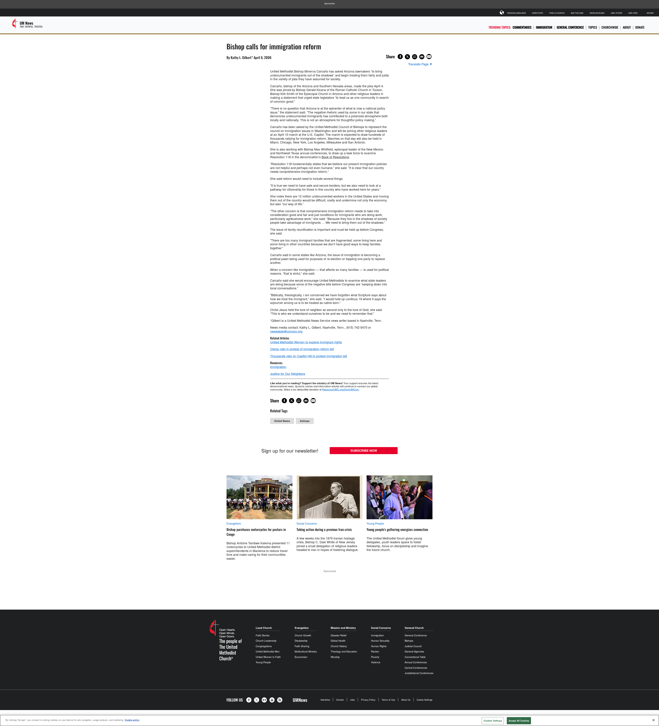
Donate (640, 27)
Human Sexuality (380, 640)
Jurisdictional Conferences (419, 673)
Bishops (409, 640)
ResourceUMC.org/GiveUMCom (340, 389)
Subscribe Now (363, 450)
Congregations (264, 646)
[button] (249, 700)
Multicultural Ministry (306, 651)
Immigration (544, 27)
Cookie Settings (424, 699)
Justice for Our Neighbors (287, 373)
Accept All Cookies (519, 720)
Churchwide (610, 27)
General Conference (570, 27)
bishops (305, 421)
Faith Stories (262, 635)
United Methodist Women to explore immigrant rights (306, 342)
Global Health (338, 640)
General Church (414, 628)
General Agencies (414, 651)
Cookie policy (132, 720)
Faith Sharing (302, 646)
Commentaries (522, 27)
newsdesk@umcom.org (286, 331)
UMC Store (616, 12)
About (627, 27)
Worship (335, 657)
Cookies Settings (493, 720)
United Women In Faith (268, 657)
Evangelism (234, 523)
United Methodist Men (268, 651)
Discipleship (301, 640)
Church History (339, 646)
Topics (592, 27)
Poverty (375, 657)
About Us (406, 699)
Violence (375, 662)
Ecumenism (301, 657)
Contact (340, 699)
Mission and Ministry (343, 628)
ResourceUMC (597, 12)
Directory (537, 12)
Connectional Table (415, 657)
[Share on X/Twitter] (407, 56)
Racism (375, 651)
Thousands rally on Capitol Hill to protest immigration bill (308, 356)
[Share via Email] (429, 56)
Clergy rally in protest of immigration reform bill (302, 349)
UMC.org (633, 12)
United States (282, 421)
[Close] (653, 720)
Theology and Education (344, 651)
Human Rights (378, 646)
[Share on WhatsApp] (414, 56)
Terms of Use (388, 699)
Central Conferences (416, 667)
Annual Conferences (416, 662)
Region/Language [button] (516, 12)
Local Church (264, 628)
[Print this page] (421, 56)
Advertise (325, 699)
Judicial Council (413, 646)
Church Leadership (266, 640)
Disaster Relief (338, 635)
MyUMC (650, 12)
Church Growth (303, 635)
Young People (375, 523)
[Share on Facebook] (400, 56)
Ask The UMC (577, 12)
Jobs (352, 699)
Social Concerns (307, 523)
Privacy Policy (368, 699)
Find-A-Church (557, 12)
